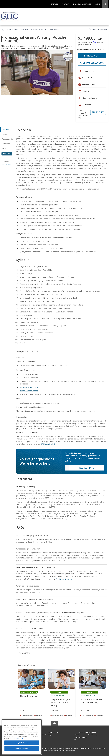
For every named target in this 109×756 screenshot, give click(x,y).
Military (76, 735)
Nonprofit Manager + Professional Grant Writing (60, 702)
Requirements (7, 139)
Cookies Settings (21, 748)
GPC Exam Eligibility (48, 444)
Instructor (6, 144)
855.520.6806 (6, 164)
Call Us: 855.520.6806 (98, 29)
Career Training (46, 735)
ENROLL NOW (92, 55)
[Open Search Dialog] (105, 4)
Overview (5, 130)
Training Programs (12, 29)
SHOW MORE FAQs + (24, 653)
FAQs (4, 148)
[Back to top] (54, 732)
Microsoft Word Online (29, 387)
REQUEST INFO (98, 112)
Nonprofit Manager (29, 696)
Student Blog (92, 735)
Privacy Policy (70, 751)
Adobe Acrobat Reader (29, 391)
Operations (24, 29)
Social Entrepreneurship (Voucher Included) (92, 701)
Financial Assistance (80, 737)
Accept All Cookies (22, 743)
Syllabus (5, 134)
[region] (22, 737)
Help (75, 739)
